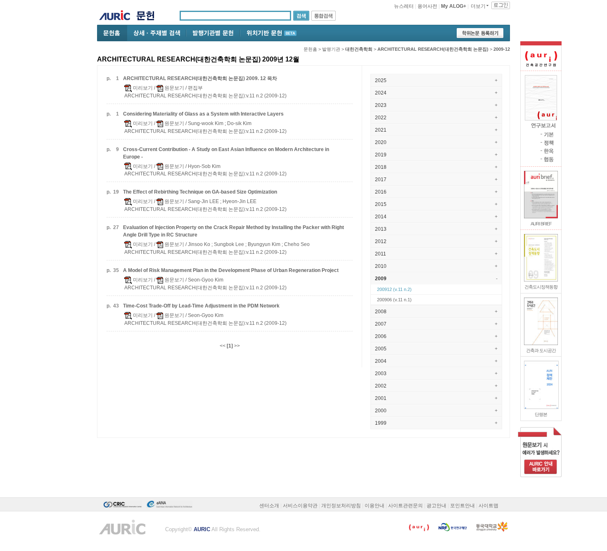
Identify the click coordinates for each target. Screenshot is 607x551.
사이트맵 (488, 505)
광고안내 (436, 505)
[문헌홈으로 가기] (148, 16)
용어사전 (427, 6)
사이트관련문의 (405, 505)
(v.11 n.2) (394, 289)
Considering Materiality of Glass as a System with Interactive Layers (203, 114)
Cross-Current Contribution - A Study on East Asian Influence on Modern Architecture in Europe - (226, 153)
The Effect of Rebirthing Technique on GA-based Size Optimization (200, 192)
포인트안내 (462, 505)
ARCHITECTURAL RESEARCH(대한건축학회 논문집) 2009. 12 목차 (200, 78)
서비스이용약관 (300, 505)
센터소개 (269, 505)
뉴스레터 (404, 6)
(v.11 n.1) (394, 299)
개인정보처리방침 (341, 505)
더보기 (478, 6)
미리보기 (142, 88)
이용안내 (374, 505)
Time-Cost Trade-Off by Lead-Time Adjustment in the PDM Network (201, 306)
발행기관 (331, 49)
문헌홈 (310, 49)
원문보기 (173, 88)
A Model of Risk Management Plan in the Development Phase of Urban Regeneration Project (231, 270)
